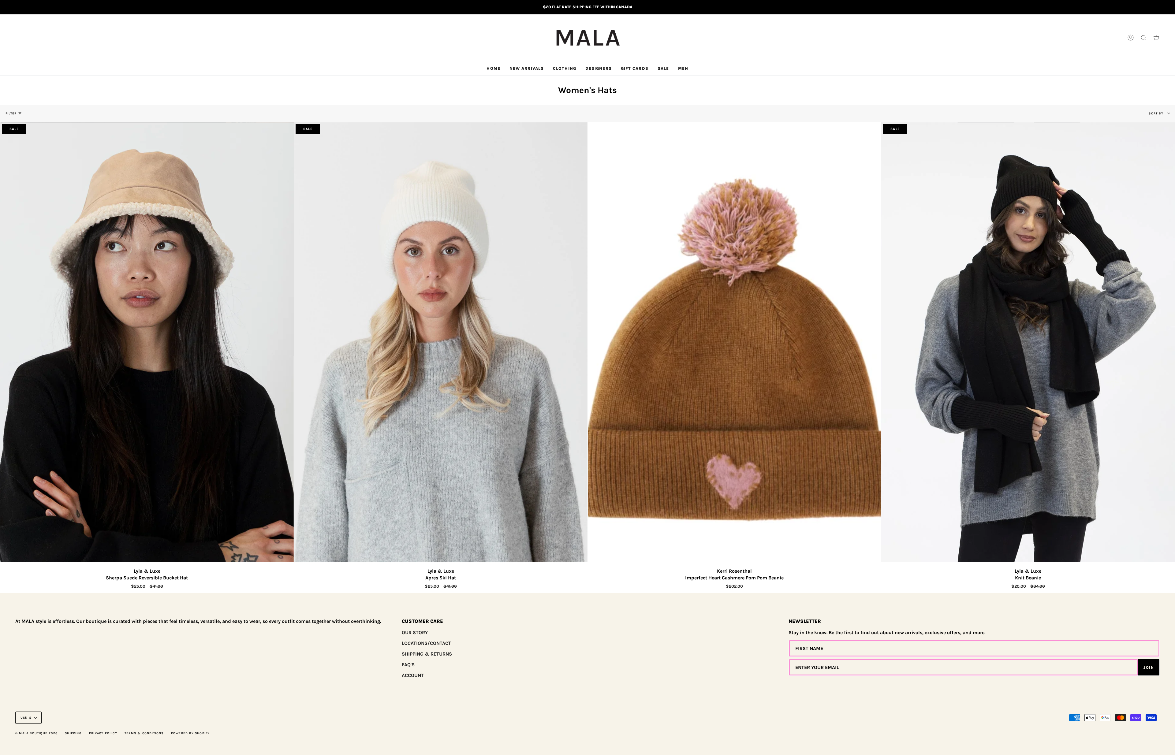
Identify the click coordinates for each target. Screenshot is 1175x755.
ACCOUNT (413, 675)
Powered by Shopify (190, 733)
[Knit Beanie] (1028, 342)
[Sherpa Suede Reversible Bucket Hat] (147, 342)
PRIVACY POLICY (103, 733)
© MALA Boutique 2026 (36, 733)
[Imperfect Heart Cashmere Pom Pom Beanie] (734, 342)
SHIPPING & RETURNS (427, 654)
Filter (11, 113)
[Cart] (1156, 38)
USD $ (26, 718)
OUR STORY (415, 632)
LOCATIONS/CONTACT (426, 643)
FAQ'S (408, 665)
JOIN (1148, 667)
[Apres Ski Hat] (441, 342)
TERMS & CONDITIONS (144, 733)
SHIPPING (73, 733)
